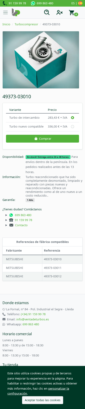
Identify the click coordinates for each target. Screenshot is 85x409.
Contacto (20, 225)
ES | (74, 3)
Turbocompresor (26, 24)
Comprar (45, 139)
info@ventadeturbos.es (32, 319)
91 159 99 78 (16, 3)
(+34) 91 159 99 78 (33, 314)
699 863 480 (44, 3)
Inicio (6, 24)
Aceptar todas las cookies (42, 400)
